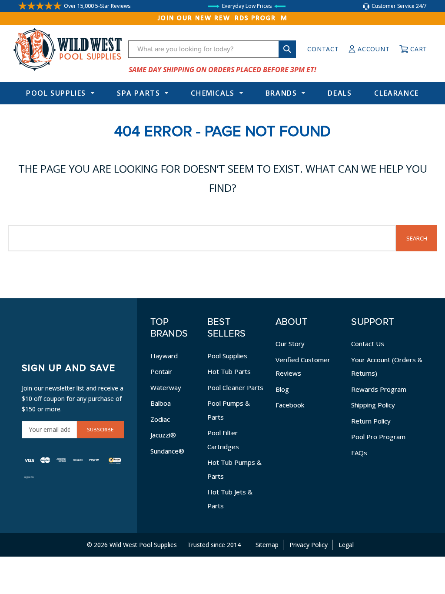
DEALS (340, 93)
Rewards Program (378, 389)
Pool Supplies (56, 93)
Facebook (290, 404)
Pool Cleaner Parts (235, 387)
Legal (346, 545)
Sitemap (267, 545)
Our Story (290, 343)
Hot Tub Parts (229, 371)
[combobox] (212, 49)
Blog (282, 389)
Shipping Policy (373, 404)
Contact (323, 49)
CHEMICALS (212, 93)
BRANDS (281, 93)
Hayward (164, 355)
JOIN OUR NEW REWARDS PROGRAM (223, 18)
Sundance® (167, 451)
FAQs (359, 452)
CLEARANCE (396, 93)
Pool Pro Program (378, 436)
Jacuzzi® (163, 434)
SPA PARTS (138, 93)
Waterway (165, 387)
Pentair (161, 371)
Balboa (160, 403)
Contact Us (367, 343)
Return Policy (371, 421)
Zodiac (160, 419)
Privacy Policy (308, 545)
